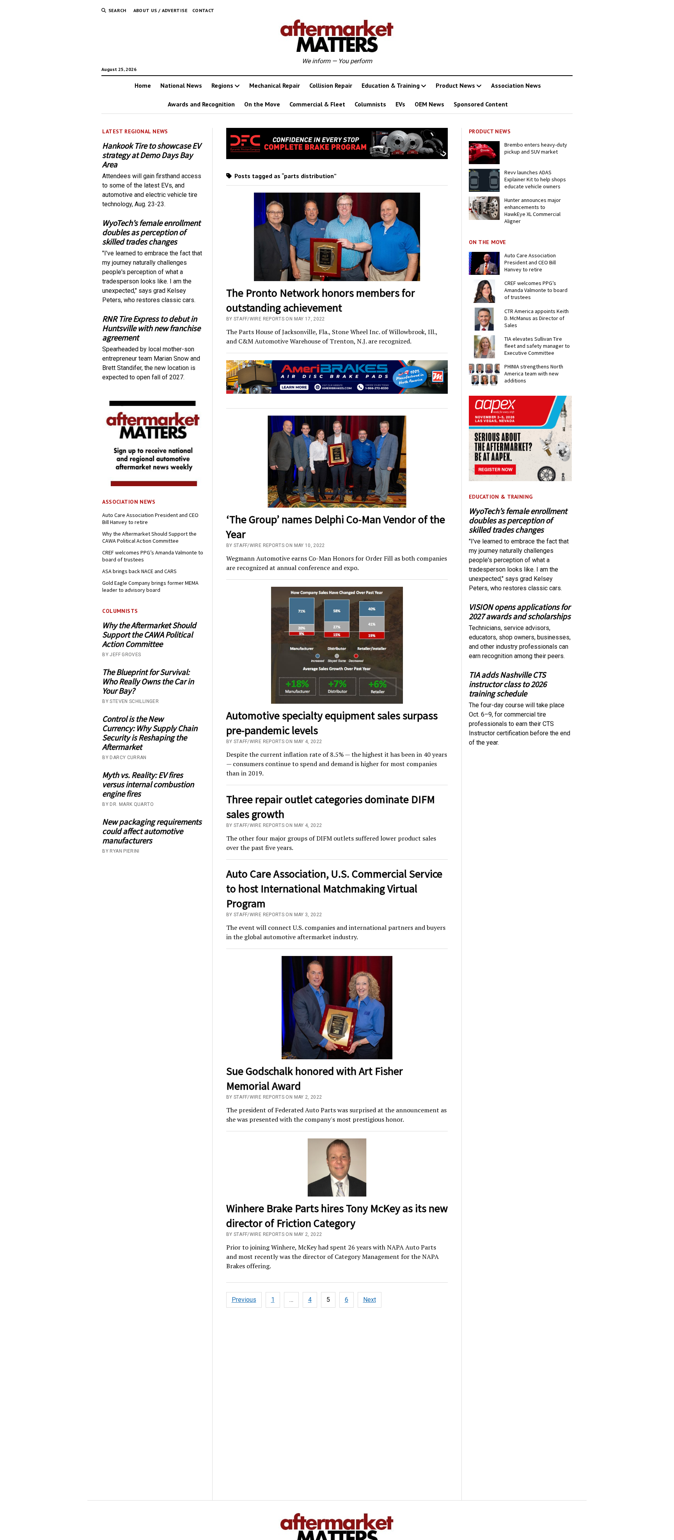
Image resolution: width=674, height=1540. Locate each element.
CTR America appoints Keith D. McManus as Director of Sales (536, 318)
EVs (400, 104)
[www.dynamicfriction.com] (337, 157)
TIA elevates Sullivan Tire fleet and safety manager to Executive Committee (537, 345)
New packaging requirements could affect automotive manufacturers (152, 831)
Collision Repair (330, 85)
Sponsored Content (481, 104)
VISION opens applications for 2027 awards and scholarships (520, 611)
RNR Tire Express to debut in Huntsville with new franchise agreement (151, 328)
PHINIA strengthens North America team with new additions (533, 373)
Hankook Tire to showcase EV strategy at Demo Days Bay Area (151, 155)
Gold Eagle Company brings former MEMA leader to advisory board (150, 586)
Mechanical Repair (274, 85)
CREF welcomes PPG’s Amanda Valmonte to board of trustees (152, 556)
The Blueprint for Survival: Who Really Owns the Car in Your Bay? (148, 681)
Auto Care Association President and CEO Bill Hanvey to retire (150, 519)
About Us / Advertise (160, 10)
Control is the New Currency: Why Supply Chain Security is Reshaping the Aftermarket (149, 733)
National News (181, 85)
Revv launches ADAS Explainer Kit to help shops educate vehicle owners (535, 179)
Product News (455, 85)
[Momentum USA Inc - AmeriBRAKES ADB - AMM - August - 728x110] (337, 391)
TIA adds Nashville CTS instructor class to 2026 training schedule (507, 684)
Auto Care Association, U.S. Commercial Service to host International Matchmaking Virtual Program (334, 888)
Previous (244, 1299)
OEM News (429, 104)
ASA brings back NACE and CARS (139, 571)
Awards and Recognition (201, 104)
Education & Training (391, 85)
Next (369, 1299)
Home (143, 85)
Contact (203, 10)
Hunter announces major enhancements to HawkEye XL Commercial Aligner (532, 210)
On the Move (262, 104)
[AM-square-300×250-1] (153, 484)
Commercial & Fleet (317, 104)
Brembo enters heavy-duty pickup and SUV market (535, 148)
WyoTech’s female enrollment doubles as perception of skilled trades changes (151, 232)
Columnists (370, 104)
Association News (516, 85)
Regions (222, 85)
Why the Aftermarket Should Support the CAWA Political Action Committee (149, 537)
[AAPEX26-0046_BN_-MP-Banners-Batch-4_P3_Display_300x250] (520, 479)
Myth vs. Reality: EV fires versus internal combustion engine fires (148, 784)
